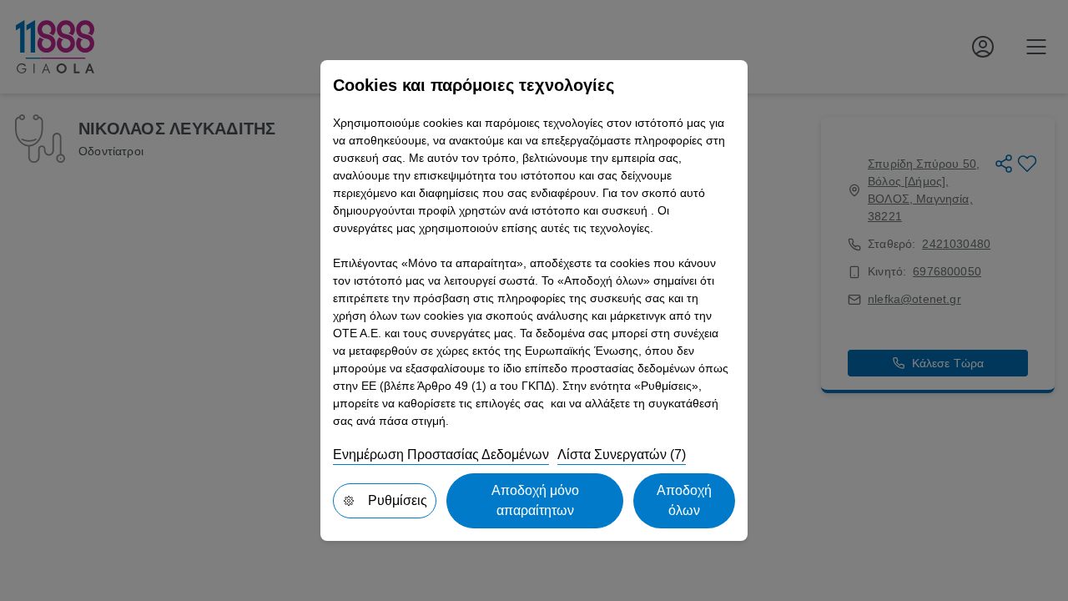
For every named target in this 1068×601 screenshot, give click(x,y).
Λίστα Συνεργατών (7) (621, 454)
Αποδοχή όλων (684, 500)
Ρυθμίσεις (397, 500)
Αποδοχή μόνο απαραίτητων (535, 500)
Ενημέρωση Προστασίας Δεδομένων (441, 454)
